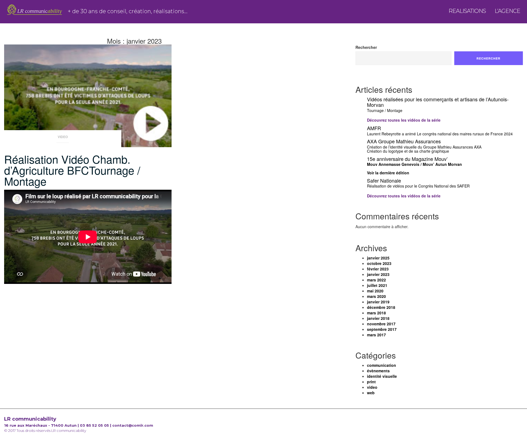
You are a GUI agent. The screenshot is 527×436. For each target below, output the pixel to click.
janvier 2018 (378, 318)
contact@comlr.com (132, 425)
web (371, 392)
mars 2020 (376, 296)
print (371, 381)
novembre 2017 (381, 323)
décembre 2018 (381, 307)
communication (381, 365)
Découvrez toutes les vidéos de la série (404, 120)
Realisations (467, 12)
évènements (378, 370)
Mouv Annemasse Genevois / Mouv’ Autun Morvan (414, 164)
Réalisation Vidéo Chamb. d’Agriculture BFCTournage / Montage (72, 170)
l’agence (507, 12)
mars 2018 (376, 312)
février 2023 (378, 269)
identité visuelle (382, 376)
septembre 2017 (382, 329)
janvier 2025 (378, 258)
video (63, 137)
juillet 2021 (377, 285)
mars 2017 (376, 334)
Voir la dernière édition (388, 172)
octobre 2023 (379, 263)
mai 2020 (375, 291)
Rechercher (366, 47)
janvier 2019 (378, 301)
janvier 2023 (378, 274)
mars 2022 (376, 280)
